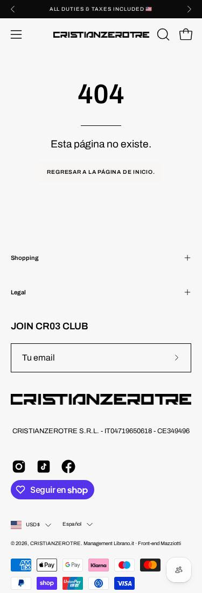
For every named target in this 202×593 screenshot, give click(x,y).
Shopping (25, 258)
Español (71, 524)
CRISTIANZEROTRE (55, 543)
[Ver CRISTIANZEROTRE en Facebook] (68, 466)
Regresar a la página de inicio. (101, 172)
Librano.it (124, 543)
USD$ (33, 524)
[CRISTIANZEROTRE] (101, 34)
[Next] (189, 9)
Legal (18, 292)
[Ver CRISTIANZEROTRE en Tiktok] (44, 466)
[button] (162, 34)
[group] (101, 9)
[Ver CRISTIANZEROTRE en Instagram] (19, 466)
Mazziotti (171, 543)
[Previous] (13, 9)
